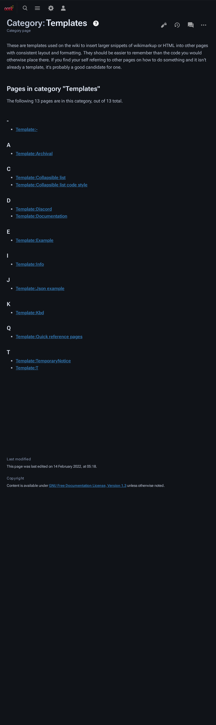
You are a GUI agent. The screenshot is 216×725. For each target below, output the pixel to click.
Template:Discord (34, 209)
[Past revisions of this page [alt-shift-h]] (177, 25)
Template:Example (34, 240)
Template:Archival (34, 153)
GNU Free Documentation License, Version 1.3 (87, 485)
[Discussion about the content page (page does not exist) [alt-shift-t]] (190, 25)
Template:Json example (40, 288)
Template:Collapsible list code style (51, 185)
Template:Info (30, 264)
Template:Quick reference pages (49, 336)
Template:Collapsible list (41, 177)
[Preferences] (51, 8)
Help (96, 23)
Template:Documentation (41, 216)
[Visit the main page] (9, 8)
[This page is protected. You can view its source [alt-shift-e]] (164, 25)
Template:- (26, 129)
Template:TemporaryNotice (43, 360)
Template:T (27, 368)
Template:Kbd (30, 312)
